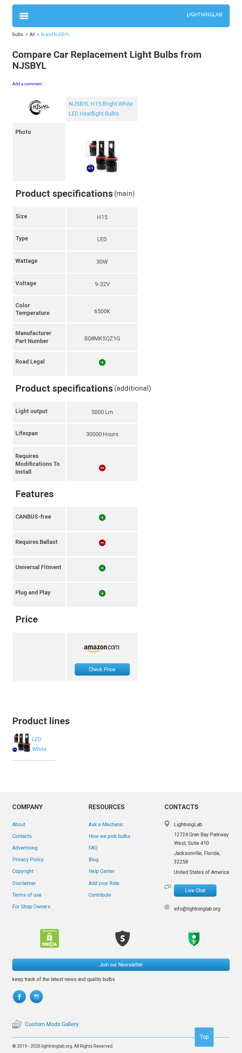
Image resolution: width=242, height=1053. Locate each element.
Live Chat (195, 891)
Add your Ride (104, 883)
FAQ (93, 848)
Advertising (24, 848)
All (32, 34)
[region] (121, 389)
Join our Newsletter (121, 965)
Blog (94, 860)
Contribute (100, 895)
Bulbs (17, 34)
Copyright (22, 871)
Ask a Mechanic (106, 824)
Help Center (102, 871)
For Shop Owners (31, 907)
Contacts (22, 836)
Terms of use (27, 895)
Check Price (102, 669)
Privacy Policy (28, 860)
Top (204, 1036)
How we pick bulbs (109, 836)
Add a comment (27, 83)
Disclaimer (24, 883)
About (18, 824)
